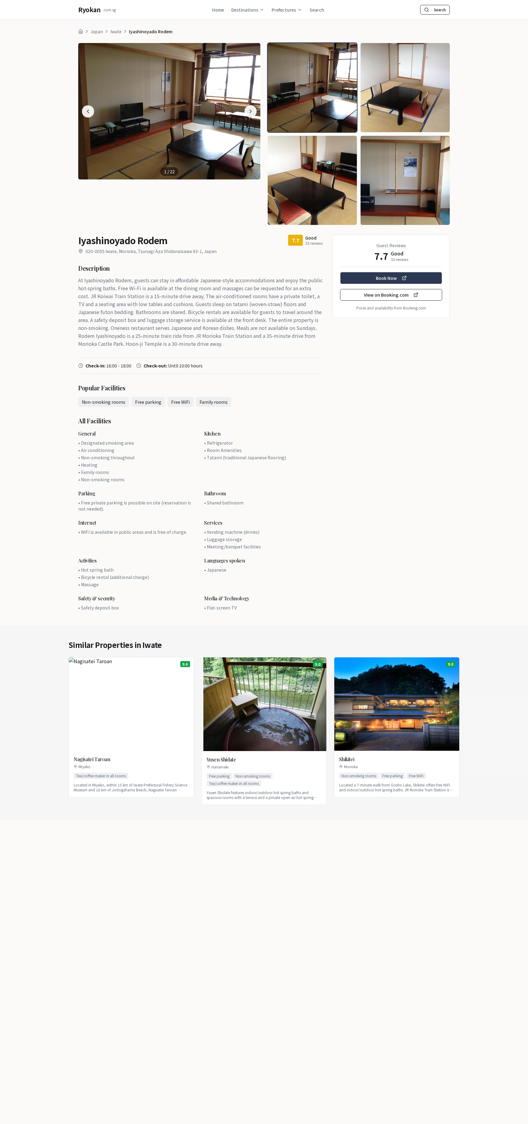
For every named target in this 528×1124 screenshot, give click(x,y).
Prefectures (284, 10)
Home (218, 10)
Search (317, 10)
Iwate (116, 31)
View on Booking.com (386, 295)
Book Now (386, 278)
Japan (96, 31)
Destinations (244, 10)
